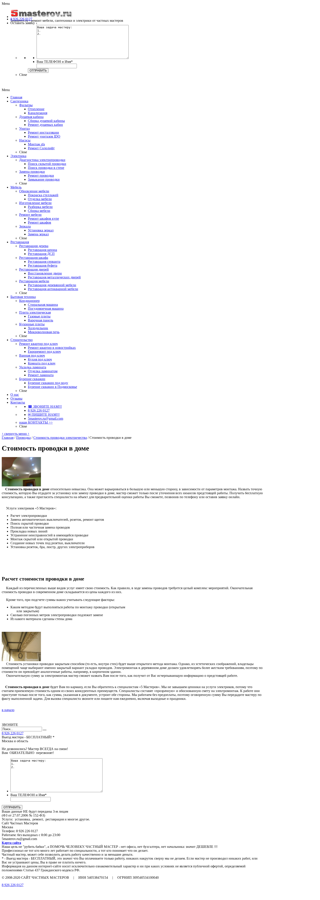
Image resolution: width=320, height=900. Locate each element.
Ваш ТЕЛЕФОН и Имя (55, 61)
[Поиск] (44, 730)
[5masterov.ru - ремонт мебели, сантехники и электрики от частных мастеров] (41, 16)
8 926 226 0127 (13, 885)
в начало (8, 710)
